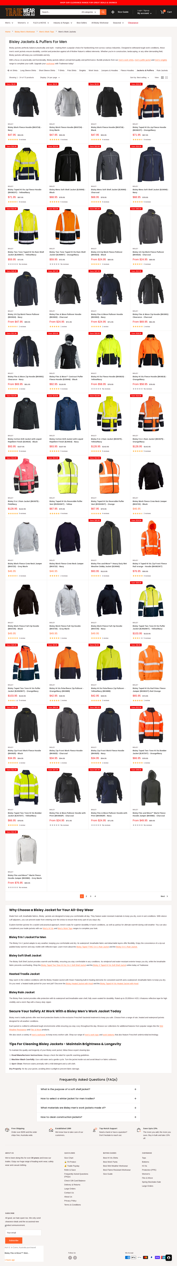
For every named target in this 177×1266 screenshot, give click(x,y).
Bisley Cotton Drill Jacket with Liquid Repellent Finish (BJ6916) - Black (24, 440)
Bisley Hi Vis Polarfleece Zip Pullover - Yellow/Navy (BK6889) (108, 689)
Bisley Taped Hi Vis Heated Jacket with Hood (119, 983)
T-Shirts (61, 70)
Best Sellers (82, 23)
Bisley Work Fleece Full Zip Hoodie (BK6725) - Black (23, 627)
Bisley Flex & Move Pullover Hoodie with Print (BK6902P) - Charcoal (67, 814)
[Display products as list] (166, 77)
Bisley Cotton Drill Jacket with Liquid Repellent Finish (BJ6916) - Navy (66, 440)
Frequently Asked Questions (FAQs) (76, 1175)
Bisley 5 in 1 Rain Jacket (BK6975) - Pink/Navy (24, 502)
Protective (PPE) (149, 1170)
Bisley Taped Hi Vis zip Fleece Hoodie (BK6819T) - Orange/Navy (149, 128)
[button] (150, 1257)
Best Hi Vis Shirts (110, 1158)
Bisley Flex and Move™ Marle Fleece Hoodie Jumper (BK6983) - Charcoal (149, 814)
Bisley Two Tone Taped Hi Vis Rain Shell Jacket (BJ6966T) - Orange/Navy (67, 253)
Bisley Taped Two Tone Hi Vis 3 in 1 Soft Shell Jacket (63, 965)
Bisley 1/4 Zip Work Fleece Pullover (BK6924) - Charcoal (148, 253)
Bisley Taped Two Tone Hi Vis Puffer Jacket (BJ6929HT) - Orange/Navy (24, 689)
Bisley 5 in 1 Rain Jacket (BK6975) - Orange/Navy (149, 440)
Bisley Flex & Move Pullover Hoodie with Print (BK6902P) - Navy (109, 814)
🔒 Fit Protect (70, 1162)
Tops (144, 1158)
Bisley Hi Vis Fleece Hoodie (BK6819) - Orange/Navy (150, 378)
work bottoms (108, 1035)
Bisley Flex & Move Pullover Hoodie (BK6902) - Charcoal (65, 315)
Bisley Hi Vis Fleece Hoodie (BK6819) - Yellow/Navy (108, 378)
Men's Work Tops (65, 928)
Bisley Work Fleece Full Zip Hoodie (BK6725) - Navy (106, 627)
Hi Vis (144, 1166)
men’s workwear (39, 1035)
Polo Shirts (71, 70)
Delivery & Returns (72, 1185)
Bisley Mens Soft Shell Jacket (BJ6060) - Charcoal (109, 191)
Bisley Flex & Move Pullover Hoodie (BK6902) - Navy (107, 315)
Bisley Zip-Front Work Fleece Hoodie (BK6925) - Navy (107, 752)
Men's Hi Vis (48, 928)
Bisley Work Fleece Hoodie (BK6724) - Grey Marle (66, 128)
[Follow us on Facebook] (70, 1258)
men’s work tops (92, 1035)
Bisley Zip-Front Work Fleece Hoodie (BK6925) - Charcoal (66, 752)
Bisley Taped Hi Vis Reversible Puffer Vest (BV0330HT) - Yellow (65, 502)
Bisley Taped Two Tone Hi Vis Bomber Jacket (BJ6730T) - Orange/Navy (150, 752)
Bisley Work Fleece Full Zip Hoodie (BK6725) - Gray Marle (65, 627)
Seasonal (117, 23)
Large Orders (70, 1189)
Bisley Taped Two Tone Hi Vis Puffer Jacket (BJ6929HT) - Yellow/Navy (149, 627)
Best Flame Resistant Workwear (117, 1170)
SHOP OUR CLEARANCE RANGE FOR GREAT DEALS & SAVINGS (88, 3)
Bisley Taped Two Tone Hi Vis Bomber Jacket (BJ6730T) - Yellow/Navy (25, 814)
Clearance (133, 23)
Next (163, 896)
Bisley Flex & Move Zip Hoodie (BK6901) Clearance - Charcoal (150, 315)
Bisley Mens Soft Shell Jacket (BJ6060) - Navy (151, 191)
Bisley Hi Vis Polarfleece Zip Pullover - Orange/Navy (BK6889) (66, 689)
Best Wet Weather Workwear (115, 1166)
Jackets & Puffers (145, 70)
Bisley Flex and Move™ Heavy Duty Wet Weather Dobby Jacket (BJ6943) (109, 565)
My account (143, 13)
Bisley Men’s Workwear (25, 32)
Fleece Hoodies (127, 70)
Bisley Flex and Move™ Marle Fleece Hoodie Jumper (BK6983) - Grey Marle (25, 876)
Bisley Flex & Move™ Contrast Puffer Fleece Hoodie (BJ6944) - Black (66, 378)
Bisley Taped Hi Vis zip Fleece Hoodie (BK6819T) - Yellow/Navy (24, 191)
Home (7, 32)
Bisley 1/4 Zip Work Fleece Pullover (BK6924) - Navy (23, 315)
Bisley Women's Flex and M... (17, 1253)
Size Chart (68, 1158)
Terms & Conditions (72, 1205)
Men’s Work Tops (46, 32)
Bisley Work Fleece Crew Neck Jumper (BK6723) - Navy (66, 565)
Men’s (7, 23)
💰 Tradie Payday (71, 1166)
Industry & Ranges (61, 23)
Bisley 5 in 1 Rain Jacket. (126, 947)
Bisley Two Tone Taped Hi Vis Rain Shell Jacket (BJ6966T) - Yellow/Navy (26, 253)
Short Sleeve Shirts (47, 70)
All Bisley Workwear (99, 23)
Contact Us (69, 1193)
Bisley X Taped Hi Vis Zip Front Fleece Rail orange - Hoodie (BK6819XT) (150, 565)
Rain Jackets (162, 70)
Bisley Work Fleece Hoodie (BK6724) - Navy (25, 128)
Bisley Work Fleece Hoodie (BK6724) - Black (108, 128)
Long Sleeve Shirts (28, 70)
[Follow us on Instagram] (75, 1258)
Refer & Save (70, 1170)
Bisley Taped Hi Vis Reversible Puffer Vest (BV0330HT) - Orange (107, 502)
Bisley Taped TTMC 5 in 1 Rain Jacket (92, 947)
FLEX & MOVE (39, 23)
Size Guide (107, 1174)
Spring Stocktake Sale (151, 1182)
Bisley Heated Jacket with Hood (79, 983)
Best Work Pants (110, 1162)
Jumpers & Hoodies (109, 70)
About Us (68, 1197)
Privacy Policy (70, 1201)
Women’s (22, 23)
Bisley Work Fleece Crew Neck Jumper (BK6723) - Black (150, 502)
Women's (146, 1174)
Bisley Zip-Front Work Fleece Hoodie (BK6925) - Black (24, 752)
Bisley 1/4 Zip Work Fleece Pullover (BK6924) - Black (106, 253)
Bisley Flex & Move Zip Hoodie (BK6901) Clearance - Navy (26, 378)
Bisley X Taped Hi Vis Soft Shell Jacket (109, 965)
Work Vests (93, 70)
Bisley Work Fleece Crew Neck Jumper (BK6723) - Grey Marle (25, 565)
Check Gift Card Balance (74, 1180)
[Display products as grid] (162, 77)
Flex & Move (36, 1029)
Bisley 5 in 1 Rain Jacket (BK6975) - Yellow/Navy (107, 440)
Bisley (10, 124)
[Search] (103, 12)
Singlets (82, 70)
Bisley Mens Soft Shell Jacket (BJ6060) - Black (67, 191)
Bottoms (145, 1162)
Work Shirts (12, 70)
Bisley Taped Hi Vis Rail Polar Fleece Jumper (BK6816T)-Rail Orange (149, 689)
